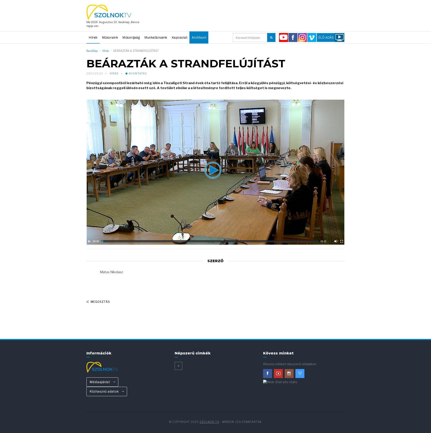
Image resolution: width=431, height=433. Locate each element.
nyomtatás (137, 73)
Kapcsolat (179, 37)
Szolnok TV (209, 422)
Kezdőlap (92, 51)
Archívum (199, 37)
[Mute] (336, 241)
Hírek (93, 37)
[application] (215, 172)
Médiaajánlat (100, 382)
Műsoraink (110, 37)
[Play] (89, 241)
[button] (215, 172)
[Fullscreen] (341, 241)
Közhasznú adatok (105, 391)
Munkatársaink (155, 37)
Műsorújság (131, 37)
